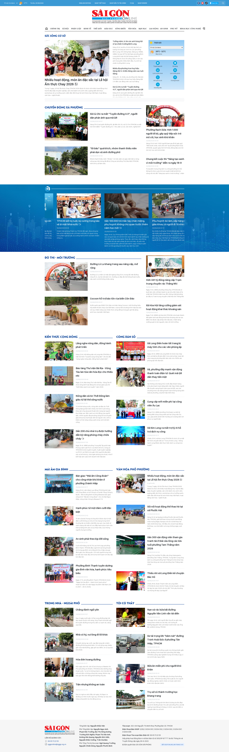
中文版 (132, 3)
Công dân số (126, 337)
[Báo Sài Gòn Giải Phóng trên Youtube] (202, 3)
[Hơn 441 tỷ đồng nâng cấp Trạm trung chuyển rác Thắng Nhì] (165, 266)
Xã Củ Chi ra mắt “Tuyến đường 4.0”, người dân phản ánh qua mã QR (128, 88)
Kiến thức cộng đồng (61, 337)
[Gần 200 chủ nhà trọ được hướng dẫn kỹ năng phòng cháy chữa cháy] (59, 438)
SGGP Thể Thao (100, 3)
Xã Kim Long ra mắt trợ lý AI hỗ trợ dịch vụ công (164, 429)
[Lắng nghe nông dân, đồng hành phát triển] (59, 350)
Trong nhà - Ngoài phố (62, 603)
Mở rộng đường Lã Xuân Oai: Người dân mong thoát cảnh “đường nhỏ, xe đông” (162, 222)
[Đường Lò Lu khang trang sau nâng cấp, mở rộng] (66, 276)
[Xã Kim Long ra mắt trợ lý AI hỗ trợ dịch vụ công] (130, 435)
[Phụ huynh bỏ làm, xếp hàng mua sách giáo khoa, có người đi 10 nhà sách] (115, 205)
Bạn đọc (143, 28)
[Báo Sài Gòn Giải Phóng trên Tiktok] (206, 3)
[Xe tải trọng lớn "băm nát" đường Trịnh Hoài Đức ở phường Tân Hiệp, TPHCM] (130, 643)
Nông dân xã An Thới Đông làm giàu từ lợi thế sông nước (93, 397)
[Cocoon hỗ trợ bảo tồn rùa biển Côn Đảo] (66, 311)
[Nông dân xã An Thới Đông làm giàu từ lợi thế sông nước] (59, 403)
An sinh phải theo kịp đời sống (92, 538)
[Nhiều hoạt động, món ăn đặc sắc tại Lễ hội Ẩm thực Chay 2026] (77, 58)
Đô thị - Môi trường (60, 257)
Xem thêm (204, 28)
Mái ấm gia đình (56, 469)
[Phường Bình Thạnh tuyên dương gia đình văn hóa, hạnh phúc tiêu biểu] (59, 573)
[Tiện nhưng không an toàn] (59, 692)
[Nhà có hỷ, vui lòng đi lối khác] (59, 642)
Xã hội (65, 28)
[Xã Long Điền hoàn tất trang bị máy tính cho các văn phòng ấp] (130, 350)
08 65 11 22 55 (53, 741)
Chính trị (55, 28)
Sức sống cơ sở (55, 35)
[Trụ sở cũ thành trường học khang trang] (130, 699)
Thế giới (98, 28)
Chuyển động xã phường (64, 107)
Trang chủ (46, 28)
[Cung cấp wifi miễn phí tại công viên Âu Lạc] (130, 409)
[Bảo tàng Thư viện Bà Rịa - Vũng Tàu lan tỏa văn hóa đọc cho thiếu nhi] (59, 375)
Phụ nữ (174, 28)
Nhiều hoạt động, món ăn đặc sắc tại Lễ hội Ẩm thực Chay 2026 (76, 82)
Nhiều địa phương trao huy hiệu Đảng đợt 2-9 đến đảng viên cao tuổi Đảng (128, 71)
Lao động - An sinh (158, 28)
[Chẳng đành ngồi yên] (59, 617)
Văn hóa (132, 28)
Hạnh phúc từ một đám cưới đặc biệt (93, 510)
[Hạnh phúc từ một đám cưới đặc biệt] (59, 515)
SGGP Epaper (142, 3)
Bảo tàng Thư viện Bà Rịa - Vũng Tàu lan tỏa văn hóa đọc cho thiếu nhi (94, 372)
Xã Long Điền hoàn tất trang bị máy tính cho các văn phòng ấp (164, 345)
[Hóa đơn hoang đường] (59, 667)
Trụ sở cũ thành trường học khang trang (162, 693)
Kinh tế (87, 28)
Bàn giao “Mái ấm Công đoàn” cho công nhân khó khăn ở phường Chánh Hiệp (92, 479)
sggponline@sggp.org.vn (57, 744)
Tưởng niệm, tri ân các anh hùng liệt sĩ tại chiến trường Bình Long (128, 42)
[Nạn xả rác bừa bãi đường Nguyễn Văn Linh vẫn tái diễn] (130, 617)
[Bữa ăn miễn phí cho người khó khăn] (130, 673)
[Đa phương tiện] (48, 188)
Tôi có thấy (125, 603)
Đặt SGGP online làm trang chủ (172, 744)
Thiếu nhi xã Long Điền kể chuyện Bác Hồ (165, 575)
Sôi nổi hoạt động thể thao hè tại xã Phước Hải (165, 508)
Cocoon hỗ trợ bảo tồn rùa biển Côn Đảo (112, 298)
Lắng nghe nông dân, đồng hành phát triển (93, 345)
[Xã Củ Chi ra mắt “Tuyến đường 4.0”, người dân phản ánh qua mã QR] (66, 126)
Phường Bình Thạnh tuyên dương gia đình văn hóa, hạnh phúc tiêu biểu (94, 569)
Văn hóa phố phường (132, 469)
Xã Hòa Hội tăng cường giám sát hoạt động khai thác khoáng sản (163, 307)
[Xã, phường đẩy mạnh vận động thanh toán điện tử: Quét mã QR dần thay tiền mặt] (130, 377)
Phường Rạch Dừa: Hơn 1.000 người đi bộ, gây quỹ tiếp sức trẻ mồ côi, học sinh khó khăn (163, 133)
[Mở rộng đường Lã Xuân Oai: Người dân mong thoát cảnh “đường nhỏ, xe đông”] (162, 205)
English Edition (85, 3)
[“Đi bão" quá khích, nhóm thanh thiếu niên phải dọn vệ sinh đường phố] (66, 160)
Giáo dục (108, 28)
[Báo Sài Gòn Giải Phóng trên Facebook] (199, 3)
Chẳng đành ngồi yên (87, 609)
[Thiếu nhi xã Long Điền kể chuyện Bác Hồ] (130, 580)
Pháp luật (76, 28)
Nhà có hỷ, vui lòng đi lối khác (92, 634)
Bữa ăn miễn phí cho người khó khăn (164, 667)
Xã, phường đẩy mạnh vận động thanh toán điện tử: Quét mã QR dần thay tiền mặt (164, 373)
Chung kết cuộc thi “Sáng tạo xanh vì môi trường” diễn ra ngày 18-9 (165, 160)
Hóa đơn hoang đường (88, 659)
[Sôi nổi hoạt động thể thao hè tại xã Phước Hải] (130, 514)
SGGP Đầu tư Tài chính (118, 3)
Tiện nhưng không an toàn (90, 684)
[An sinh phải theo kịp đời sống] (59, 546)
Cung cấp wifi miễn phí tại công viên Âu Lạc (164, 403)
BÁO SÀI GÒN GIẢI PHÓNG (114, 16)
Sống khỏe (120, 28)
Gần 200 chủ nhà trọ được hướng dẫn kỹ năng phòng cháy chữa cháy (94, 435)
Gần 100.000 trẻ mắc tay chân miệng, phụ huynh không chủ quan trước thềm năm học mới (66, 224)
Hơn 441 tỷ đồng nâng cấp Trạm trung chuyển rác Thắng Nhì (163, 281)
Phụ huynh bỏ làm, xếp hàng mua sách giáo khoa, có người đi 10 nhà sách (114, 222)
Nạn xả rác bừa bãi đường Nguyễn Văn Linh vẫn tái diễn (163, 611)
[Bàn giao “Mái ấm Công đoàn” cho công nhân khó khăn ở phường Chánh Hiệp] (59, 483)
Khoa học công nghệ (190, 28)
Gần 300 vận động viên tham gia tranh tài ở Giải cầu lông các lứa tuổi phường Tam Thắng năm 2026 (164, 543)
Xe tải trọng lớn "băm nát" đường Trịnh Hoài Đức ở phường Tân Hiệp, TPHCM (165, 639)
